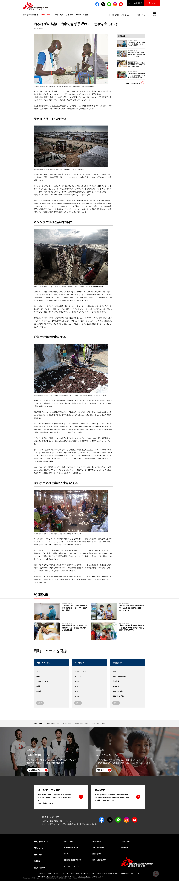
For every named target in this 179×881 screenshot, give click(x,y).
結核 (40, 97)
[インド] (89, 696)
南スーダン (56, 105)
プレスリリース (67, 723)
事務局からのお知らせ (71, 847)
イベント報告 (95, 723)
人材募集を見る (35, 770)
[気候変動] (127, 686)
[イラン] (89, 691)
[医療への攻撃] (127, 691)
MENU (154, 14)
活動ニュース (39, 723)
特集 (103, 723)
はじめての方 (97, 841)
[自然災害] (127, 681)
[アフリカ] (51, 671)
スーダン (90, 449)
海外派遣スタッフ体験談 (81, 723)
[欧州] (51, 686)
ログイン (135, 3)
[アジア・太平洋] (51, 681)
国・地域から (80, 662)
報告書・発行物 (82, 14)
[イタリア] (89, 681)
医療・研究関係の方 (99, 860)
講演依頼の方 (97, 854)
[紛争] (127, 671)
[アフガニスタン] (89, 671)
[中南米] (51, 691)
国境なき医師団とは (30, 14)
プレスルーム (68, 854)
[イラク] (89, 686)
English (144, 15)
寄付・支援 (59, 14)
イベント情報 (68, 841)
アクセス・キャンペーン (72, 866)
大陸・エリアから (43, 662)
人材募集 (69, 14)
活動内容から (118, 662)
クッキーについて (84, 877)
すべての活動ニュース (53, 723)
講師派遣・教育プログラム (72, 860)
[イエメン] (89, 676)
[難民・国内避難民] (127, 676)
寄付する (152, 3)
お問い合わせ (125, 15)
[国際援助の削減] (127, 696)
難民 (63, 105)
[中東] (51, 676)
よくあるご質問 (114, 15)
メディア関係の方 (98, 847)
